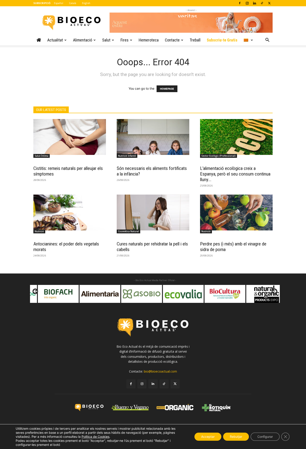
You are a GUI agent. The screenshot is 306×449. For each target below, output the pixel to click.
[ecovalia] (176, 294)
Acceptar (208, 436)
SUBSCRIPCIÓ (41, 3)
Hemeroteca (149, 40)
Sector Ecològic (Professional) (218, 155)
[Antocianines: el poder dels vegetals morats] (69, 212)
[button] (267, 40)
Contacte (172, 40)
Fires (125, 40)
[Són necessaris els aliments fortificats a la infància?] (153, 137)
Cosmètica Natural (128, 231)
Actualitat (55, 40)
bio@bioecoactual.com (160, 371)
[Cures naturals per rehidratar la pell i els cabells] (153, 212)
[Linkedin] (254, 3)
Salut (106, 40)
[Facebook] (239, 3)
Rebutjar (236, 436)
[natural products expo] (259, 294)
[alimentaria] (93, 294)
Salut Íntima (41, 155)
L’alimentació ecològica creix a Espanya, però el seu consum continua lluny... (235, 174)
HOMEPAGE (167, 88)
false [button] (35, 291)
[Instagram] (247, 3)
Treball (195, 40)
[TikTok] (262, 3)
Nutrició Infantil (127, 155)
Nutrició (39, 231)
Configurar (265, 436)
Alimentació (82, 40)
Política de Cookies (95, 436)
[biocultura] (218, 294)
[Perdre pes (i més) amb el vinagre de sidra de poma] (236, 212)
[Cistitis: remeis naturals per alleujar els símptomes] (69, 137)
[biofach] (51, 294)
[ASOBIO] (134, 294)
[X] (269, 3)
